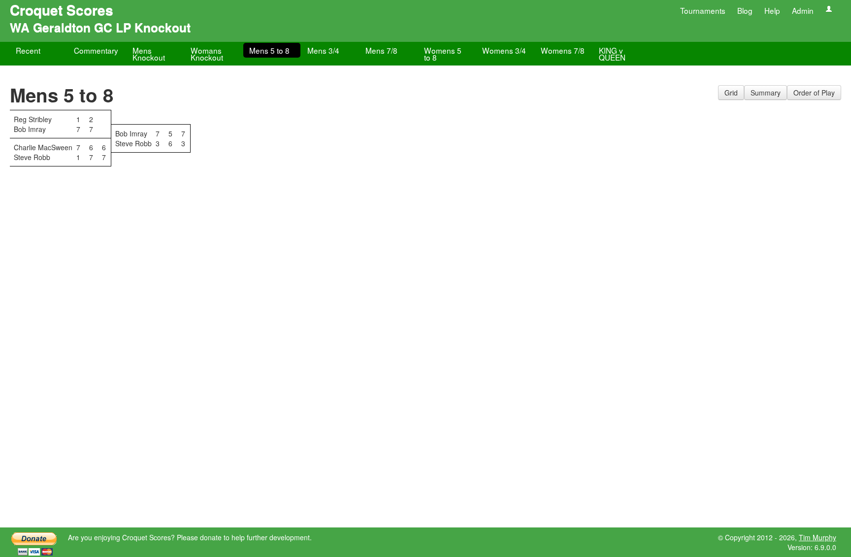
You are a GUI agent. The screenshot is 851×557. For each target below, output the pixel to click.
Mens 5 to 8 (269, 50)
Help (772, 10)
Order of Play (814, 93)
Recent (28, 50)
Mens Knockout (148, 54)
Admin (803, 10)
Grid (731, 93)
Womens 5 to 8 (442, 54)
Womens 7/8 (563, 50)
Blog (745, 10)
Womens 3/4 (504, 50)
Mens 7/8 (381, 50)
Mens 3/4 (323, 50)
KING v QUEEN (612, 54)
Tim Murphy (817, 537)
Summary (766, 93)
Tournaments (702, 10)
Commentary (96, 50)
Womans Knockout (207, 54)
